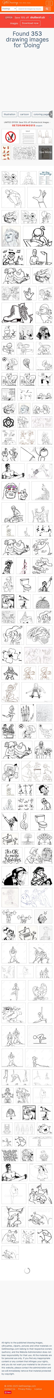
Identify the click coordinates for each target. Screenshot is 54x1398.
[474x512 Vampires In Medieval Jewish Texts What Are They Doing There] (44, 334)
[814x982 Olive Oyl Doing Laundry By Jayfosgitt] (45, 381)
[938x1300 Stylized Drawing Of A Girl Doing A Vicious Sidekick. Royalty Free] (10, 823)
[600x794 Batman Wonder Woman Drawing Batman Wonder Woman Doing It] (8, 935)
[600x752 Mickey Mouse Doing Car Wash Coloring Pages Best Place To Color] (27, 1157)
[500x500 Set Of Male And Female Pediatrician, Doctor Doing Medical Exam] (40, 515)
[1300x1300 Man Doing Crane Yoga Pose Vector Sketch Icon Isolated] (40, 1038)
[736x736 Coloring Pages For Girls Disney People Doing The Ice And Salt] (26, 619)
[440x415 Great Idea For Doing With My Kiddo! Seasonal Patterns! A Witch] (42, 603)
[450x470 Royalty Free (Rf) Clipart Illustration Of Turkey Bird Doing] (44, 841)
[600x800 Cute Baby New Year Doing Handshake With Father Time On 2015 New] (45, 218)
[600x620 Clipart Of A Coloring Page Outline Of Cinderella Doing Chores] (10, 295)
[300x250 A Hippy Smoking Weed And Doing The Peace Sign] (15, 492)
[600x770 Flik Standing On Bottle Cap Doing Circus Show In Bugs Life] (7, 1144)
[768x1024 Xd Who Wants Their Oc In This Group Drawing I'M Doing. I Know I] (23, 424)
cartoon (24, 114)
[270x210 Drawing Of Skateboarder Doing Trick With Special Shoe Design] (37, 694)
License (38, 1389)
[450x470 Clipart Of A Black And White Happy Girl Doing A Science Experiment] (13, 637)
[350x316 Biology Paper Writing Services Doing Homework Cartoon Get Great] (13, 259)
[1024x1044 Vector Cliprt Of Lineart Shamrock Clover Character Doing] (12, 657)
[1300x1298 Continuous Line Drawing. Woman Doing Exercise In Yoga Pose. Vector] (14, 954)
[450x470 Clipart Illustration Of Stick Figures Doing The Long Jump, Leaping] (44, 396)
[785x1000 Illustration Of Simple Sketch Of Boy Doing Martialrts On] (45, 674)
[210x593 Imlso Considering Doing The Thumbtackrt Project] (24, 823)
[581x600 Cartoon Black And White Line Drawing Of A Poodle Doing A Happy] (42, 567)
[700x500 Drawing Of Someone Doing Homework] (16, 549)
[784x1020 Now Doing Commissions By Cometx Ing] (44, 715)
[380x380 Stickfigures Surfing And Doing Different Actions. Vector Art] (26, 806)
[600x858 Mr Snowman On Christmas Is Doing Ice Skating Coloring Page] (43, 315)
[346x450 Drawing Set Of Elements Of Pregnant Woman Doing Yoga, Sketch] (24, 603)
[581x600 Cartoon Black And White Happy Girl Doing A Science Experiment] (44, 619)
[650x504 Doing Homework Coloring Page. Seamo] (39, 259)
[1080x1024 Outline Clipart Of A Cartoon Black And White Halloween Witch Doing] (41, 1174)
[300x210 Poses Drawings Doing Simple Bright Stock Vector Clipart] (16, 1079)
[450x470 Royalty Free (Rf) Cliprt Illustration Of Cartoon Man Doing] (10, 1255)
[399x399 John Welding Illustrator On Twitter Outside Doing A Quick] (43, 918)
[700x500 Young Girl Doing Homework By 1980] (16, 278)
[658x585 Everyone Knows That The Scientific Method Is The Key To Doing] (39, 637)
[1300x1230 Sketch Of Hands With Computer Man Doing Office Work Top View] (10, 841)
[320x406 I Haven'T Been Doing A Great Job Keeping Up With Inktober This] (45, 439)
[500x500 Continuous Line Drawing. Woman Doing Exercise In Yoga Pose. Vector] (25, 532)
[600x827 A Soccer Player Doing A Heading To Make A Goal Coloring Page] (45, 733)
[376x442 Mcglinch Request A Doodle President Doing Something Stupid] (8, 806)
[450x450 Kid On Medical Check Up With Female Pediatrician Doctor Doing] (14, 515)
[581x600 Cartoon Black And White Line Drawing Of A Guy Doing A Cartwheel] (14, 1218)
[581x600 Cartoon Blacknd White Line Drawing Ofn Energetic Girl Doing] (40, 1218)
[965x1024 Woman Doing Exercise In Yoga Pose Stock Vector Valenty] (12, 1060)
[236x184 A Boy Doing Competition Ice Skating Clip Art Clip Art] (17, 315)
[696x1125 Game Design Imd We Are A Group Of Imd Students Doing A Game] (8, 1097)
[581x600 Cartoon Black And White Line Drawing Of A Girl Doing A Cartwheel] (40, 1196)
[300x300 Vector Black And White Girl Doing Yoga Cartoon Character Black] (40, 992)
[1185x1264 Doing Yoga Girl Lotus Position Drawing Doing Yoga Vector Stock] (28, 180)
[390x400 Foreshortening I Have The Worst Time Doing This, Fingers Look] (10, 219)
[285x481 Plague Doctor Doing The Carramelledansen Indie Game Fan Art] (8, 567)
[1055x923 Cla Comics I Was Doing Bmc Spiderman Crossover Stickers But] (15, 878)
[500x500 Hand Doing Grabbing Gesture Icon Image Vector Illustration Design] (40, 199)
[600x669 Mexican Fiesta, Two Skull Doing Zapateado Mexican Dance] (10, 456)
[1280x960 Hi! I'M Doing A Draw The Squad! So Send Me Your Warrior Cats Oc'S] (36, 899)
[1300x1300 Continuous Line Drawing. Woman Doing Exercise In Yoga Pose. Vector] (14, 992)
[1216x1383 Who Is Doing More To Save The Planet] (8, 532)
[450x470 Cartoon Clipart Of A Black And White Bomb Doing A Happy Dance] (44, 1130)
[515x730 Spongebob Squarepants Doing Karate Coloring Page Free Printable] (10, 773)
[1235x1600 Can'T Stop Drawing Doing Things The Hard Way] (11, 238)
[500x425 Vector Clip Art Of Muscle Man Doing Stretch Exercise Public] (13, 473)
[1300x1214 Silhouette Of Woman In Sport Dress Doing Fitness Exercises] (44, 532)
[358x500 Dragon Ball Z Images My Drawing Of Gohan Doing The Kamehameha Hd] (10, 899)
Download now (30, 23)
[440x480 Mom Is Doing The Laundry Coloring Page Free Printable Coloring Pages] (28, 381)
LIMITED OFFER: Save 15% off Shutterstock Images (26, 122)
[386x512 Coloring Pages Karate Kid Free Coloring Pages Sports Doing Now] (8, 350)
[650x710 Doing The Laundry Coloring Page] (9, 381)
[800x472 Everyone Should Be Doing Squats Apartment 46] (17, 919)
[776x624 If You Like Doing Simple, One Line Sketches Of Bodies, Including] (25, 1130)
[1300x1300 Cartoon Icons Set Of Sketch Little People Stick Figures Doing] (26, 396)
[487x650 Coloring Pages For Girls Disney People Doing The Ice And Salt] (45, 295)
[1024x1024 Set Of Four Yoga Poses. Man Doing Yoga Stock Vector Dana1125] (42, 1079)
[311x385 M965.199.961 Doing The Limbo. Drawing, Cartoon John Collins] (8, 396)
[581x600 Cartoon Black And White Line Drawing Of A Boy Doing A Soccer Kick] (10, 365)
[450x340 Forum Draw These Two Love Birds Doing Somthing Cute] (42, 410)
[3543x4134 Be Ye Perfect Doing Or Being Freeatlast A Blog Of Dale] (28, 841)
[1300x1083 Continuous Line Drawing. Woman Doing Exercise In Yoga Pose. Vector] (38, 1060)
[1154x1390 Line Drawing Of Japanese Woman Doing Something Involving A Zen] (9, 334)
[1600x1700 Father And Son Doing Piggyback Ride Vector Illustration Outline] (13, 199)
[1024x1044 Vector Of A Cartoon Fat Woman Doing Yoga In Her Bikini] (13, 1015)
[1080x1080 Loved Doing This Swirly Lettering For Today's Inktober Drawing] (12, 857)
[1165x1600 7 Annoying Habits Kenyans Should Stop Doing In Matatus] (45, 586)
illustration (9, 114)
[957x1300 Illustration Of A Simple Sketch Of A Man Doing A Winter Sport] (10, 694)
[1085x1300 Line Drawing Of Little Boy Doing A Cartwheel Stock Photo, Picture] (20, 1144)
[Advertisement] (27, 79)
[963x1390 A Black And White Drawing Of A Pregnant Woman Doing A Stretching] (8, 603)
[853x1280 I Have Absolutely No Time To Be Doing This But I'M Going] (7, 1130)
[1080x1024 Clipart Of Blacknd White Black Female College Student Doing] (44, 791)
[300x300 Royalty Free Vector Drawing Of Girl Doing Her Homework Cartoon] (44, 1157)
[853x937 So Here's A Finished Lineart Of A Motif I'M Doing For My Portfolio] (42, 492)
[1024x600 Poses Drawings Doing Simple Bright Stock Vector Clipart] (40, 1143)
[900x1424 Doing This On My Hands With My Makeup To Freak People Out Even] (27, 715)
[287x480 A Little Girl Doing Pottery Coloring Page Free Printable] (7, 586)
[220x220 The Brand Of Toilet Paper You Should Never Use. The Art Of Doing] (26, 586)
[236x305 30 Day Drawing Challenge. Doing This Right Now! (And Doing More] (45, 179)
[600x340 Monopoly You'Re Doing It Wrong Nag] (36, 456)
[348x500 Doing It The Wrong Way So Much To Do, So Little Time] (46, 935)
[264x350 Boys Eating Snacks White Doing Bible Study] (9, 733)
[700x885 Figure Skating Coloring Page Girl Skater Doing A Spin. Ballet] (10, 715)
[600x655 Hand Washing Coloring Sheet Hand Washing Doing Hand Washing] (29, 219)
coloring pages (42, 114)
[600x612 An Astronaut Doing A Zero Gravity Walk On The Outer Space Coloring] (10, 675)
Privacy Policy (25, 1389)
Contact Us (9, 1389)
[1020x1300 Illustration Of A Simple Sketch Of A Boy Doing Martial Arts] (29, 675)
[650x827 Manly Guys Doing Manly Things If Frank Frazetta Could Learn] (9, 439)
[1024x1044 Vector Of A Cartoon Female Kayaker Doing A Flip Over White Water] (44, 350)
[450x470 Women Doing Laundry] (44, 365)
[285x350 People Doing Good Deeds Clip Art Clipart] (43, 751)
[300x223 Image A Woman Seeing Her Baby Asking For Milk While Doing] (38, 857)
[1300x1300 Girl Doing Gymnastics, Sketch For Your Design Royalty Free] (11, 1115)
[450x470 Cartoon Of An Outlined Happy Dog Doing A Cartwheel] (10, 1238)
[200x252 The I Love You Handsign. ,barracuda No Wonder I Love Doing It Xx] (29, 295)
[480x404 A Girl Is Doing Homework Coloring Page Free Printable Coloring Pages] (37, 238)
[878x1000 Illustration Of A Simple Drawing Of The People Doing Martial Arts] (27, 439)
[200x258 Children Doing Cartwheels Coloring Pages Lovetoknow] (28, 1238)
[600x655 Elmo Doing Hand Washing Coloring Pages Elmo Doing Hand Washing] (10, 180)
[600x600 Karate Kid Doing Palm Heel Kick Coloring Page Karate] (25, 350)
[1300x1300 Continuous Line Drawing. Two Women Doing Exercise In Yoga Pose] (44, 974)
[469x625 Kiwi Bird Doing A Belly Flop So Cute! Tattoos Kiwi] (27, 365)
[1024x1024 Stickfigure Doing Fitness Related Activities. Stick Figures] (25, 792)
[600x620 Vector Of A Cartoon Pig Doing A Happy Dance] (42, 549)
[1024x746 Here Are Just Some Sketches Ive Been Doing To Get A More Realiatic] (42, 424)
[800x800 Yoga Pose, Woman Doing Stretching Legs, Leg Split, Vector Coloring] (25, 974)
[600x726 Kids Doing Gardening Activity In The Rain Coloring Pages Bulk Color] (8, 619)
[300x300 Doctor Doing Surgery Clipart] (44, 806)
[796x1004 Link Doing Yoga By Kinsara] (8, 974)
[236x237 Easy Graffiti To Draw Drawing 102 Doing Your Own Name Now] (10, 1157)
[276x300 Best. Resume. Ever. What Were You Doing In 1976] (41, 877)
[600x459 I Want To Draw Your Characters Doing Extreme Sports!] (39, 473)
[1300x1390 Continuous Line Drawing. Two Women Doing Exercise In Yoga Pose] (40, 954)
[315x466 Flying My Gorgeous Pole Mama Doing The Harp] (23, 567)
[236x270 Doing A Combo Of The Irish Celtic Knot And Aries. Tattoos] (8, 424)
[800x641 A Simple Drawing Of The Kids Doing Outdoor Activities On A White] (37, 773)
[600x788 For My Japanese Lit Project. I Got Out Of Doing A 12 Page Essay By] (26, 334)
